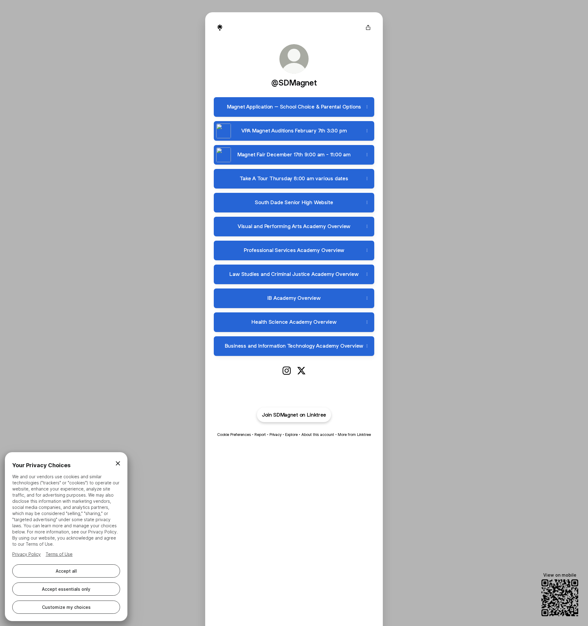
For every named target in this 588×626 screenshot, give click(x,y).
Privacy (275, 434)
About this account (317, 434)
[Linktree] (220, 27)
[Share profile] (368, 27)
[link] (286, 370)
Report (260, 434)
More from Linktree (354, 434)
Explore (291, 434)
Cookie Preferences (234, 434)
